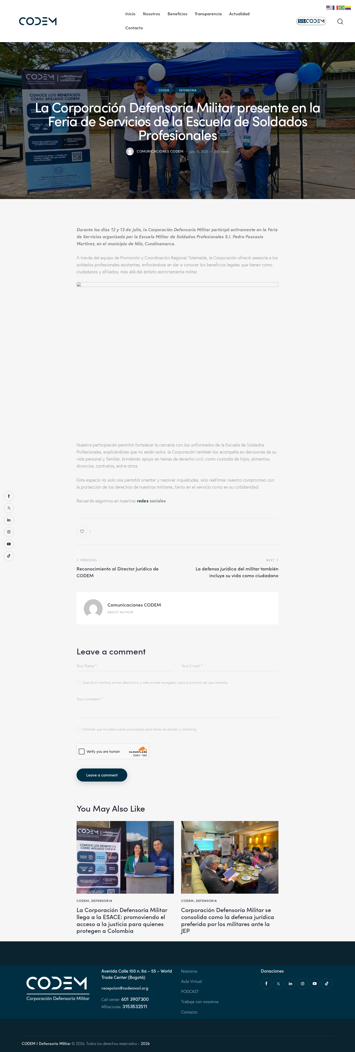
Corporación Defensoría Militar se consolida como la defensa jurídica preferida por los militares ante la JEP (227, 920)
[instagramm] (302, 983)
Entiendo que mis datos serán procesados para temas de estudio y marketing (139, 729)
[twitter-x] (278, 983)
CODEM (164, 90)
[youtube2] (314, 983)
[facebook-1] (266, 983)
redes (143, 501)
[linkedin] (290, 983)
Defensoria (188, 90)
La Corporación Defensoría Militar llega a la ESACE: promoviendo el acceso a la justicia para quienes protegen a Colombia (122, 920)
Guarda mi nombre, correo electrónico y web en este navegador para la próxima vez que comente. (155, 682)
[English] (329, 7)
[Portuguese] (342, 7)
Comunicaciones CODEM (134, 604)
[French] (336, 7)
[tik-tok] (326, 983)
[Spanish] (348, 7)
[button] (84, 531)
